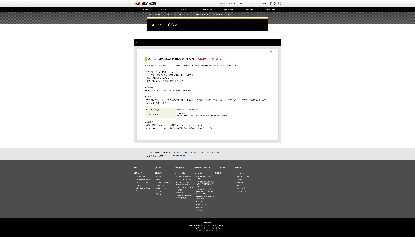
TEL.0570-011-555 (212, 152)
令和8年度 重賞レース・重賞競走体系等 (205, 197)
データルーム (270, 9)
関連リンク (159, 194)
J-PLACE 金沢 (139, 185)
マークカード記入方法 (143, 179)
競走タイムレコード (243, 176)
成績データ (240, 185)
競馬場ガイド (186, 9)
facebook (271, 3)
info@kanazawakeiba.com (187, 110)
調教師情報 (240, 182)
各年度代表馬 (241, 188)
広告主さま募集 (220, 168)
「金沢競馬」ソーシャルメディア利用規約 (184, 197)
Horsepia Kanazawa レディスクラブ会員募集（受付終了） (184, 183)
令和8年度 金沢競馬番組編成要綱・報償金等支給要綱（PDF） (205, 184)
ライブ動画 (199, 210)
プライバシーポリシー (214, 228)
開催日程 (249, 9)
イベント (166, 15)
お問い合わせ (261, 3)
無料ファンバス (161, 188)
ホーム (149, 15)
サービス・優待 (207, 9)
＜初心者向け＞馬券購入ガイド (144, 189)
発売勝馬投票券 (141, 176)
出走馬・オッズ (201, 204)
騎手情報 (239, 179)
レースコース (200, 202)
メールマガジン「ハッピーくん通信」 (184, 188)
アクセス (250, 3)
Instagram (279, 3)
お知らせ (144, 9)
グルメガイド (160, 185)
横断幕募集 (179, 193)
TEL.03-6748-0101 (196, 152)
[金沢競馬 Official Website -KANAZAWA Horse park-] (145, 3)
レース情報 (228, 9)
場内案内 (159, 179)
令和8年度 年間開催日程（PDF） (203, 177)
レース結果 (199, 207)
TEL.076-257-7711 (179, 156)
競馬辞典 (223, 3)
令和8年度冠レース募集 (183, 176)
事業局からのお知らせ (236, 3)
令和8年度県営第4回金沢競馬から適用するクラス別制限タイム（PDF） (204, 191)
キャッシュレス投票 (142, 182)
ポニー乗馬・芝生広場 (163, 182)
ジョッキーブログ (242, 191)
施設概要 (159, 176)
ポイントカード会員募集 (184, 179)
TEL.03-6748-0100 (180, 152)
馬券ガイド (165, 9)
